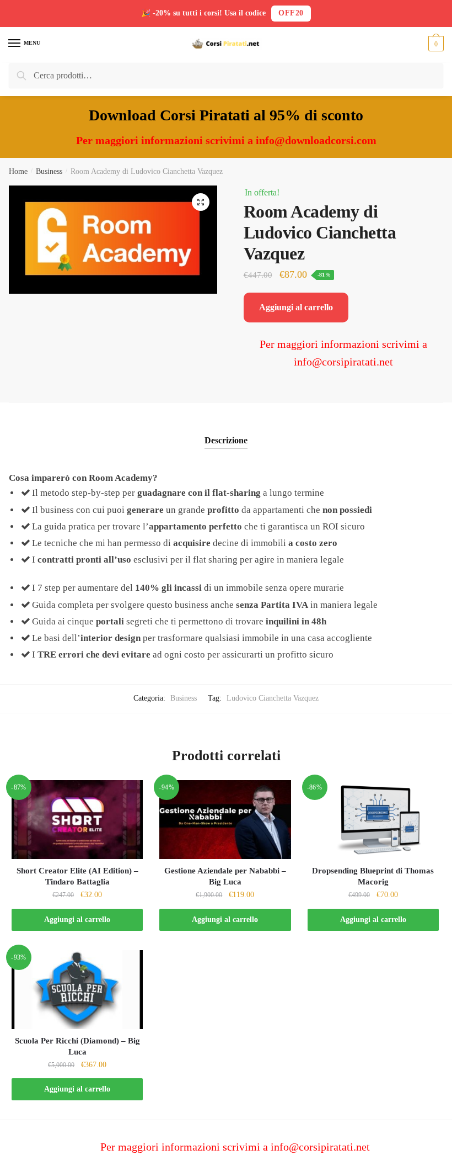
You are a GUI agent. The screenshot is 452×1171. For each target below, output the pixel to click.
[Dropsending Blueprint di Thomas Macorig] (373, 819)
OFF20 (291, 13)
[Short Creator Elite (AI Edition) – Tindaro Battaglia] (77, 819)
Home (18, 171)
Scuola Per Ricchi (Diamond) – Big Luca (77, 1046)
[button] (200, 202)
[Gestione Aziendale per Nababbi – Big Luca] (224, 819)
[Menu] (14, 43)
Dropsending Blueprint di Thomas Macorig (373, 876)
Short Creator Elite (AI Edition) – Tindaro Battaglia (77, 876)
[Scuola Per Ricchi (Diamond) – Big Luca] (77, 989)
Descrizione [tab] (226, 440)
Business (49, 171)
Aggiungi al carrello (296, 307)
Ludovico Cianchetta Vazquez (273, 698)
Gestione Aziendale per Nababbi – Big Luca (225, 876)
